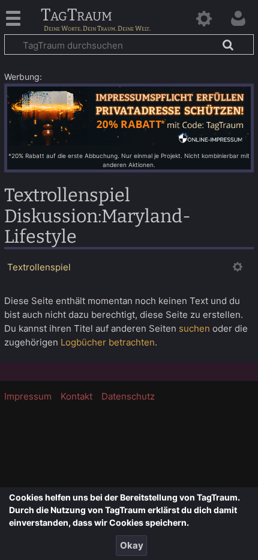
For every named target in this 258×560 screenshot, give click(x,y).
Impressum (28, 396)
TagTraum (76, 16)
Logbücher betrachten (108, 342)
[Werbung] (129, 115)
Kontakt (76, 396)
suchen (194, 328)
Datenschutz (128, 396)
